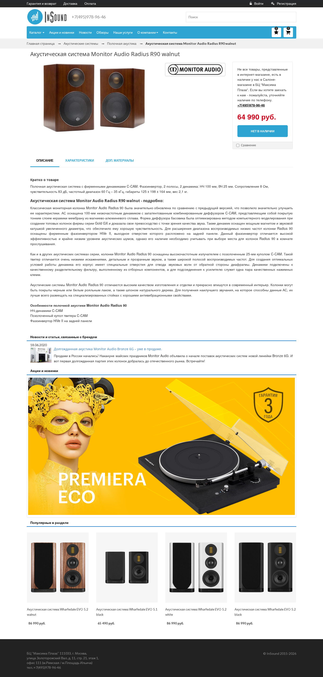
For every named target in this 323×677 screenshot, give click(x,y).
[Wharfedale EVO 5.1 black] (127, 567)
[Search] (291, 17)
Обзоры (102, 32)
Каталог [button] (35, 32)
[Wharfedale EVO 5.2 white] (196, 567)
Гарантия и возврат (41, 3)
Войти (258, 3)
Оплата (90, 3)
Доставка (70, 3)
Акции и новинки (61, 32)
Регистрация (286, 3)
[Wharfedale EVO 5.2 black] (265, 567)
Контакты (170, 32)
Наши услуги (123, 32)
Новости (85, 32)
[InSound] (47, 17)
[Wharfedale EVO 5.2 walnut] (58, 567)
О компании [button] (146, 32)
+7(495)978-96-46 (89, 16)
